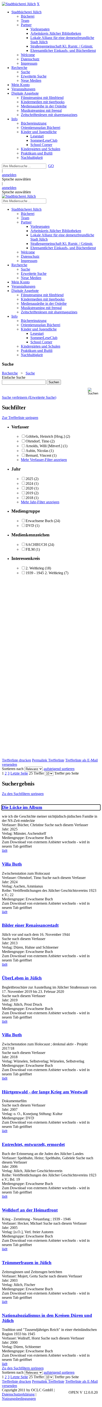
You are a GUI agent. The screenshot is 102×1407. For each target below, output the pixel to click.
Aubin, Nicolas (37, 451)
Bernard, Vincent (38, 455)
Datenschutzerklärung (18, 1394)
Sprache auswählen (16, 179)
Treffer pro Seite (66, 773)
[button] (94, 391)
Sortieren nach (12, 769)
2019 (29, 493)
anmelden (9, 175)
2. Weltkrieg (35, 568)
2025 (29, 479)
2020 (29, 488)
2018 (29, 498)
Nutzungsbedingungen (19, 1399)
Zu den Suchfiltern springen (23, 794)
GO (51, 166)
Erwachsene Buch (39, 521)
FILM (30, 549)
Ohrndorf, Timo (37, 441)
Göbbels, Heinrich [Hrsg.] (45, 436)
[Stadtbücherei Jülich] (19, 4)
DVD (30, 526)
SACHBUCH (36, 545)
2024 (29, 483)
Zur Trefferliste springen (20, 418)
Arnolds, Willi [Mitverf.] (44, 446)
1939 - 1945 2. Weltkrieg (44, 573)
